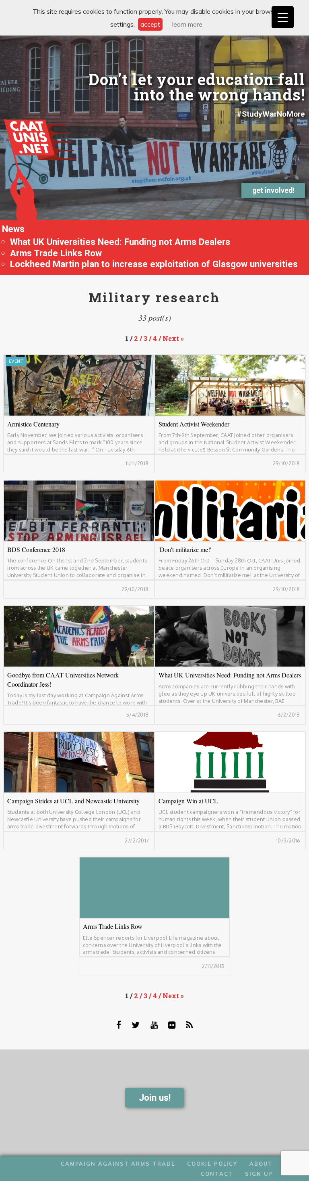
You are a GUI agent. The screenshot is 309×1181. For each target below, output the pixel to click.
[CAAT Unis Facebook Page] (118, 1024)
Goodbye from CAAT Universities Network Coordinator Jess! (79, 636)
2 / (139, 338)
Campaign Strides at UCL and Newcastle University (79, 762)
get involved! (273, 190)
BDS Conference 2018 (79, 511)
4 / (158, 338)
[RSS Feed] (189, 1024)
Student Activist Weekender (230, 385)
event (16, 361)
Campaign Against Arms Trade (118, 1163)
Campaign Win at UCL (230, 762)
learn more (187, 24)
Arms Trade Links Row (56, 253)
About (261, 1163)
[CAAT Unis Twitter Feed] (136, 1024)
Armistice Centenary (79, 385)
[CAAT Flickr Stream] (171, 1024)
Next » (173, 338)
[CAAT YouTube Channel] (154, 1024)
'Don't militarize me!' (230, 511)
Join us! (155, 1097)
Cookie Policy (212, 1163)
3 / (148, 338)
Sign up (259, 1174)
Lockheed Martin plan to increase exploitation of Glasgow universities (154, 264)
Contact (217, 1174)
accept (150, 24)
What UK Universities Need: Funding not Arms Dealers (120, 241)
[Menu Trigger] (283, 17)
